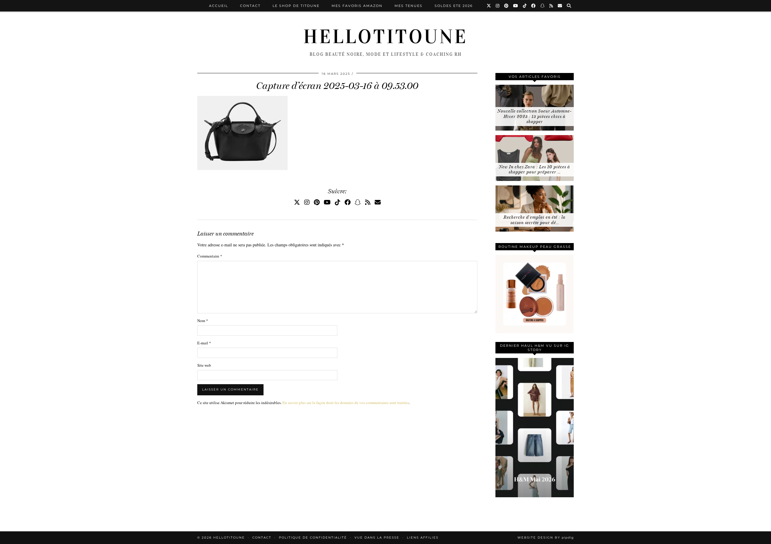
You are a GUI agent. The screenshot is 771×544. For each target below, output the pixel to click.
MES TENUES (409, 6)
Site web (204, 365)
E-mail (204, 343)
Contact (250, 6)
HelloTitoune (385, 37)
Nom (202, 320)
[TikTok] (525, 5)
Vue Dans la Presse (376, 537)
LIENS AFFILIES (423, 537)
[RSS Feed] (551, 5)
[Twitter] (489, 5)
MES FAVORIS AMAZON (357, 6)
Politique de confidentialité (313, 537)
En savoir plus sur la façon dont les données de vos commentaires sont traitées (345, 402)
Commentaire (209, 256)
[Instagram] (498, 5)
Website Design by (545, 537)
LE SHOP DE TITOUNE (296, 6)
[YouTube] (516, 5)
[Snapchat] (542, 5)
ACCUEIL (218, 6)
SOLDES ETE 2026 (454, 6)
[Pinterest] (506, 5)
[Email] (560, 5)
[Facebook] (533, 5)
